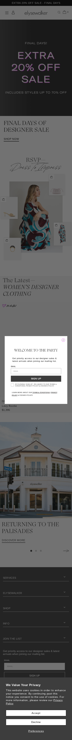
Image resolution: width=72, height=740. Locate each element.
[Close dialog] (63, 340)
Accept (36, 713)
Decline (36, 722)
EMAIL (13, 366)
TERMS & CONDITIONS (41, 392)
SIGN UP (36, 378)
